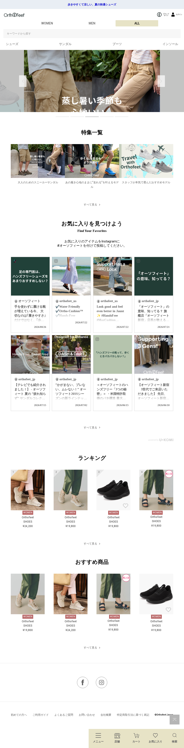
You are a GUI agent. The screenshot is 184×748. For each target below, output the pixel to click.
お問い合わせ (87, 714)
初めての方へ (19, 714)
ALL (137, 23)
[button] (161, 81)
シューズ (12, 44)
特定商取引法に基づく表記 (133, 714)
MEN (92, 23)
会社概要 (106, 714)
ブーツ (117, 44)
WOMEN (47, 23)
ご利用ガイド (41, 714)
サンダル (65, 44)
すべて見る (90, 204)
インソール (170, 44)
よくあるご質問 (63, 714)
